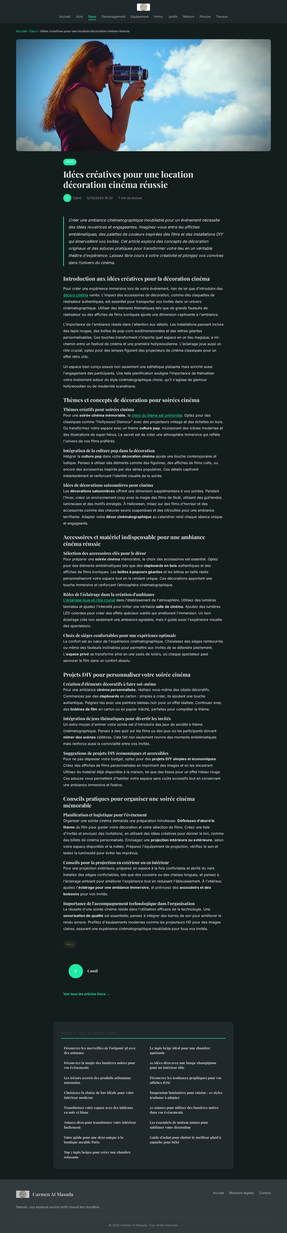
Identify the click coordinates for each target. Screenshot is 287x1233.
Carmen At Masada (53, 1194)
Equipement (140, 16)
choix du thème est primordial (157, 415)
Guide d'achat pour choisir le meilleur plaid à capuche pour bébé (185, 1139)
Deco (92, 16)
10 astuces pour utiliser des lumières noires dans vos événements (184, 1110)
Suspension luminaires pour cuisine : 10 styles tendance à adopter (186, 1095)
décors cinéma (75, 295)
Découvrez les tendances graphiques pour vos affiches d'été (185, 1080)
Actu (79, 16)
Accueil (65, 16)
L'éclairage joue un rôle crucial (89, 600)
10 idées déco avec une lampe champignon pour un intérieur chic (183, 1065)
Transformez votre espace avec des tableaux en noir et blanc (98, 1110)
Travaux (222, 16)
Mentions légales (241, 1193)
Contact (265, 1193)
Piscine (205, 16)
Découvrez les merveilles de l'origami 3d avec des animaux (100, 1050)
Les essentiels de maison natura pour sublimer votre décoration (179, 1124)
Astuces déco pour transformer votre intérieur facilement (100, 1124)
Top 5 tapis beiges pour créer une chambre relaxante (97, 1154)
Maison (188, 16)
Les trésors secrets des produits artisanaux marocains (97, 1080)
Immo (158, 16)
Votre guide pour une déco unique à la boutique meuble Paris (93, 1139)
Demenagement (113, 16)
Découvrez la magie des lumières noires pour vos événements (99, 1065)
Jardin (173, 16)
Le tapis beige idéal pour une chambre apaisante (180, 1050)
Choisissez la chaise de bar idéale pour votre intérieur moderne (99, 1095)
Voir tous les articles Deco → (86, 994)
